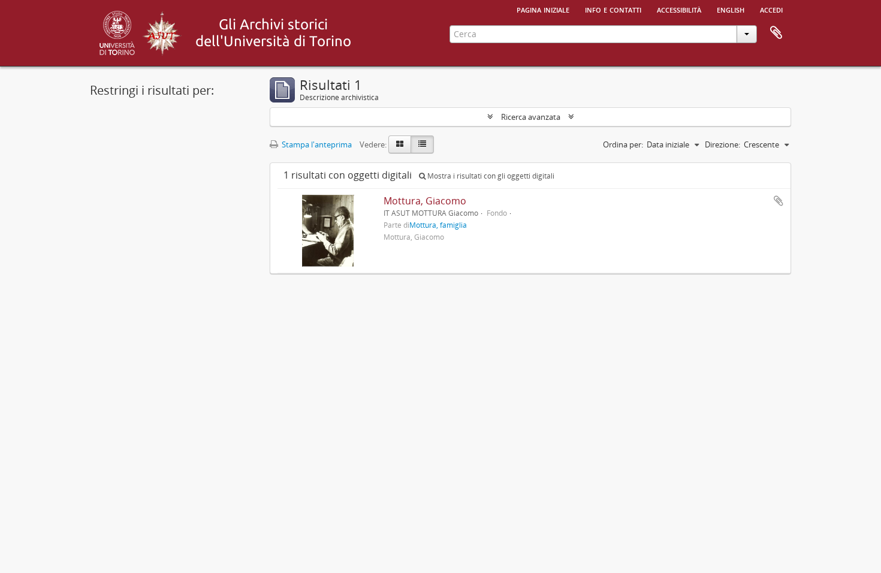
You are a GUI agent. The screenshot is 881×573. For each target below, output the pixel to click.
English (730, 9)
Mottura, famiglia (438, 225)
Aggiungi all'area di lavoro (779, 201)
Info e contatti (613, 9)
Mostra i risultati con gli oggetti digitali (490, 176)
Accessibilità (679, 9)
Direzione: (722, 144)
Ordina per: (623, 144)
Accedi (771, 9)
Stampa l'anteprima (316, 144)
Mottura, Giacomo (425, 200)
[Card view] (399, 144)
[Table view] (422, 144)
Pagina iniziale (543, 9)
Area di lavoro (776, 33)
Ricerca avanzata (530, 116)
